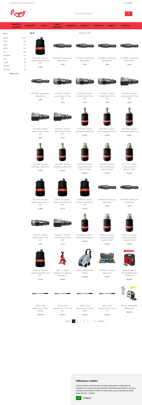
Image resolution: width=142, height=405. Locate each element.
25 (95, 321)
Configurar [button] (87, 398)
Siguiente (101, 321)
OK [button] (79, 398)
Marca (5, 33)
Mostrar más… (14, 73)
